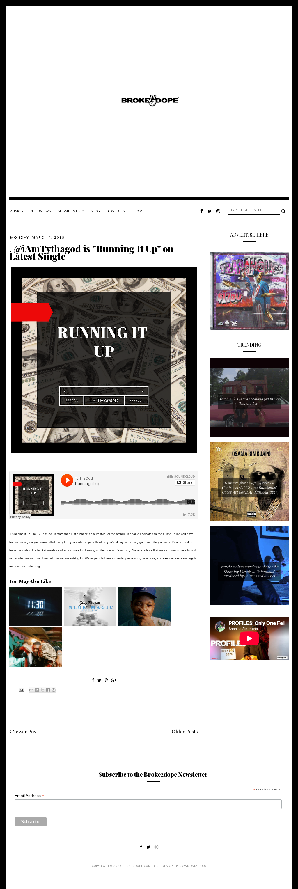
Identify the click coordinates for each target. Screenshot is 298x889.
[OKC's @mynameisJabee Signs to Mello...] (144, 624)
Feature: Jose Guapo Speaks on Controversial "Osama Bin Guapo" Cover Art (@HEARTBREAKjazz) (249, 487)
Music (15, 211)
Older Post (184, 731)
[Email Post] (21, 689)
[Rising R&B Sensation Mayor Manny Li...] (35, 624)
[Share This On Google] (113, 680)
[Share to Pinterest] (53, 690)
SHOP (95, 211)
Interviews (40, 211)
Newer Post (24, 731)
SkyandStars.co (193, 866)
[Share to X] (42, 690)
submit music (71, 211)
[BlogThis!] (37, 690)
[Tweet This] (100, 680)
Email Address (29, 795)
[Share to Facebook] (48, 690)
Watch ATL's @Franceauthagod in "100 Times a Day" (249, 401)
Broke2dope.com (137, 866)
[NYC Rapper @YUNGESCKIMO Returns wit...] (90, 624)
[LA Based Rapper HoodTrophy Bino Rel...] (35, 665)
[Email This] (31, 690)
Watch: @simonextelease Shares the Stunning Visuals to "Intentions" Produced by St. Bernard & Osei (250, 571)
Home (139, 211)
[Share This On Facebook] (93, 680)
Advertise (117, 211)
